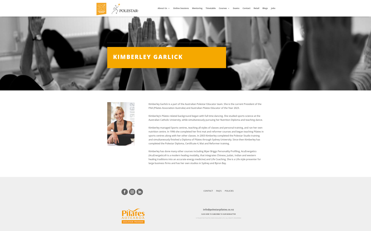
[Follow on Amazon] (147, 192)
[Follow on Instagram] (132, 192)
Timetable (211, 8)
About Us (162, 8)
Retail (256, 8)
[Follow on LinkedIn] (140, 192)
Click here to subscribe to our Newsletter (218, 214)
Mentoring (197, 8)
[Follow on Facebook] (124, 192)
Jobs (273, 8)
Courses (223, 8)
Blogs (265, 8)
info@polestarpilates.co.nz (218, 209)
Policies (229, 191)
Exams (236, 8)
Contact (246, 8)
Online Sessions (181, 8)
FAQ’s (219, 191)
